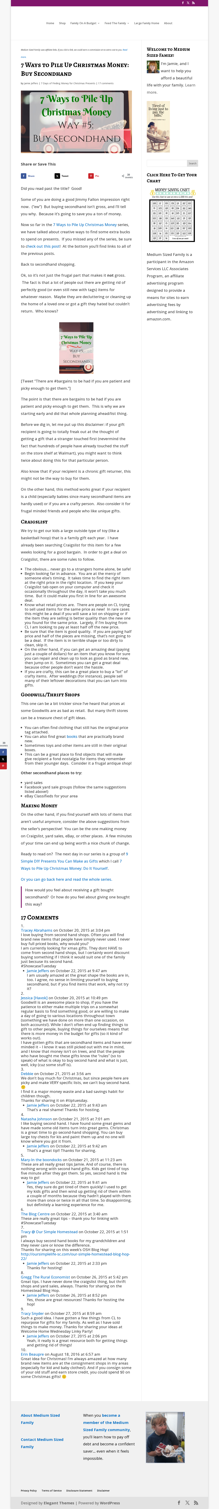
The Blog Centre (35, 1213)
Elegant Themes (59, 1502)
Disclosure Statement (79, 1490)
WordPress (110, 1502)
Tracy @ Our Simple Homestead (49, 1231)
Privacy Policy (29, 1490)
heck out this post (43, 246)
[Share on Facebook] (3, 752)
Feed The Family (115, 23)
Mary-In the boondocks (41, 1159)
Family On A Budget (83, 23)
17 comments (106, 83)
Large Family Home (146, 23)
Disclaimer (103, 1490)
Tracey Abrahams (36, 930)
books (72, 736)
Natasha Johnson (36, 1118)
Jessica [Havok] (34, 997)
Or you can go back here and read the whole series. (66, 879)
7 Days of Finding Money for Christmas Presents (68, 83)
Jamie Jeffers (31, 83)
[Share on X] (3, 759)
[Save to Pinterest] (3, 765)
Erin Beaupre (32, 1354)
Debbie (27, 1073)
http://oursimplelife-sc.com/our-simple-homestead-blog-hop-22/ (75, 1256)
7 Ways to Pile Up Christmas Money (85, 224)
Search (192, 163)
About (168, 23)
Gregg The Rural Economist (45, 1277)
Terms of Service (52, 1490)
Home (50, 23)
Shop (62, 23)
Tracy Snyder (32, 1313)
